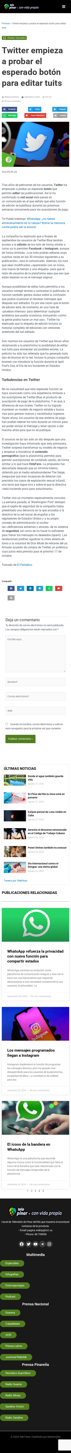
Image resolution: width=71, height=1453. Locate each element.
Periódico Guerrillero (18, 1373)
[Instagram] (49, 1244)
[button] (9, 109)
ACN (8, 1335)
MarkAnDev (54, 1436)
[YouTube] (35, 1244)
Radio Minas (13, 1395)
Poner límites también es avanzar (47, 847)
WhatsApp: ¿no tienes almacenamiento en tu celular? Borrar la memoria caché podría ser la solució (33, 223)
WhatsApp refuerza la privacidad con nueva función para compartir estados (35, 956)
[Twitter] (28, 1244)
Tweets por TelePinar (15, 880)
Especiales (12, 1263)
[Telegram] (42, 1244)
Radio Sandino (14, 1417)
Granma (10, 1312)
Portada (6, 23)
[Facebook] (21, 1244)
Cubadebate (12, 1323)
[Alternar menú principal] (64, 6)
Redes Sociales (16, 38)
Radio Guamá (13, 1384)
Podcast (10, 1296)
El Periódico (24, 565)
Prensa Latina (13, 1346)
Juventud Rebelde (16, 1357)
